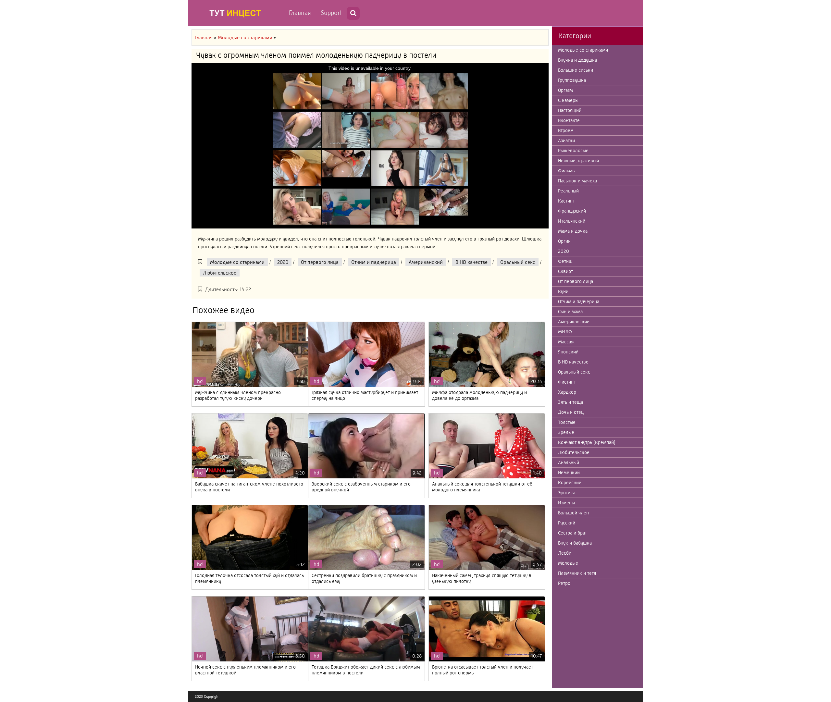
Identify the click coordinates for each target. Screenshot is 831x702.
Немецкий (569, 472)
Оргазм (565, 90)
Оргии (564, 241)
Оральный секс (517, 262)
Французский (572, 211)
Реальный (568, 191)
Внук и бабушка (575, 543)
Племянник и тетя (577, 573)
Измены (566, 503)
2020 (282, 262)
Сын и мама (570, 311)
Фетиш (565, 261)
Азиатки (566, 140)
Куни (563, 291)
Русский (566, 523)
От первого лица (320, 262)
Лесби (564, 553)
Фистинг (567, 382)
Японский (568, 352)
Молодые (568, 563)
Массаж (566, 342)
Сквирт (565, 271)
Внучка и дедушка (577, 60)
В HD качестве (471, 262)
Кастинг (566, 201)
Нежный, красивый (578, 161)
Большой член (573, 513)
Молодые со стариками (237, 262)
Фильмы (567, 171)
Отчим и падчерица (373, 262)
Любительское (219, 273)
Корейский (569, 483)
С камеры (568, 100)
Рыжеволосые (573, 151)
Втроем (566, 130)
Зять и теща (570, 402)
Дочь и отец (571, 412)
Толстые (567, 422)
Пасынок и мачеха (577, 181)
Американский (426, 262)
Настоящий (569, 110)
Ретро (564, 583)
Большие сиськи (575, 70)
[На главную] (237, 13)
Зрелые (566, 432)
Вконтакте (569, 120)
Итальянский (571, 221)
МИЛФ (565, 332)
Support (331, 13)
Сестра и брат (572, 533)
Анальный (568, 462)
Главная (300, 13)
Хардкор (567, 392)
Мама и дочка (573, 231)
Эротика (566, 493)
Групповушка (572, 80)
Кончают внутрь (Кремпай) (586, 442)
